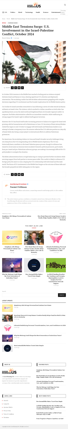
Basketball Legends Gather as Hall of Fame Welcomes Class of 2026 (49, 413)
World (20, 12)
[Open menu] (3, 12)
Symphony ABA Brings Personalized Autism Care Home (12, 248)
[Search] (65, 5)
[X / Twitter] (15, 87)
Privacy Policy (7, 410)
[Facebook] (12, 87)
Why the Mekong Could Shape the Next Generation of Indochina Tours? (12, 276)
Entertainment (56, 12)
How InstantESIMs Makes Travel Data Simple (34, 275)
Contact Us (6, 404)
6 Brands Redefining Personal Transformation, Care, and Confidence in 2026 (56, 248)
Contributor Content (12, 22)
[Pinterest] (19, 87)
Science (45, 12)
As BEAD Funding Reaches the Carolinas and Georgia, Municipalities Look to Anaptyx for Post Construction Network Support (56, 278)
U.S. (6, 12)
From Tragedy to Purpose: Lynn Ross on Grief (49, 418)
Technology (29, 12)
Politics (12, 12)
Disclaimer (6, 417)
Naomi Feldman (6, 38)
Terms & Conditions (9, 414)
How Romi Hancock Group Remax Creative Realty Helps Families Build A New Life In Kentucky (34, 249)
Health (38, 12)
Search (4, 291)
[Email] (22, 87)
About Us (6, 400)
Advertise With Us (8, 407)
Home (3, 19)
